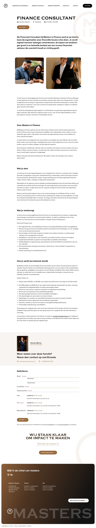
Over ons (65, 5)
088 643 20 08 (13, 490)
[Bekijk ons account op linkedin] (11, 474)
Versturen (21, 420)
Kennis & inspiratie (48, 490)
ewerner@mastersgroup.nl (27, 361)
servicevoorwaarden (64, 424)
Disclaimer (29, 526)
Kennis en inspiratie (54, 5)
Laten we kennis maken (47, 452)
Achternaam (31, 383)
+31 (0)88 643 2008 (47, 361)
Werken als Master (37, 5)
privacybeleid (50, 424)
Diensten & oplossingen (49, 486)
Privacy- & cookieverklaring (20, 526)
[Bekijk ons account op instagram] (8, 474)
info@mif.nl (11, 491)
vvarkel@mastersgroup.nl (61, 316)
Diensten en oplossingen (20, 5)
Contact (75, 5)
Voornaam (30, 378)
